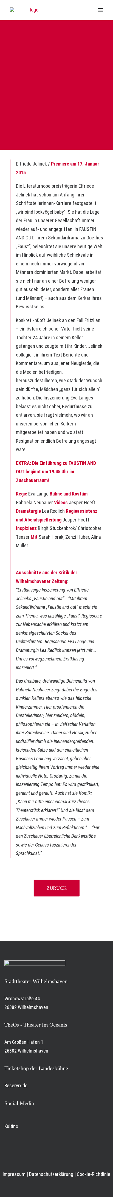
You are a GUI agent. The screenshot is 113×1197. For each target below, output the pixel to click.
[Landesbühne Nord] (32, 10)
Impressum (14, 1174)
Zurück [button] (57, 888)
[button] (100, 10)
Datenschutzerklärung (51, 1174)
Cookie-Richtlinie (93, 1174)
